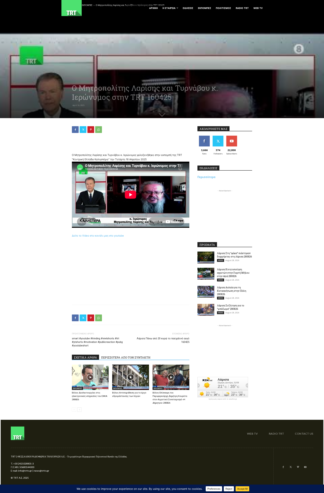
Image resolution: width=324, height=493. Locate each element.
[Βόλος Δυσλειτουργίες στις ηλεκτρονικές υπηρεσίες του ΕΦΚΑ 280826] (90, 377)
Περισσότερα (206, 177)
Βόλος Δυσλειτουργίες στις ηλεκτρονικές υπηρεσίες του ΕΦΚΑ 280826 (89, 396)
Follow (218, 137)
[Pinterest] (90, 129)
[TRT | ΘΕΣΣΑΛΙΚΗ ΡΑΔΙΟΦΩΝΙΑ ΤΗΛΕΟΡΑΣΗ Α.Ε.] (92, 8)
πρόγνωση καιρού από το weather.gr (223, 399)
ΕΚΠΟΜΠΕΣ (77, 388)
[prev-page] (74, 409)
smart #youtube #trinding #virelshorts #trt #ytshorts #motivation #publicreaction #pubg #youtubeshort (97, 342)
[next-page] (79, 409)
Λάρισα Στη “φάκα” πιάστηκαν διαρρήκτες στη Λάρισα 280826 (234, 255)
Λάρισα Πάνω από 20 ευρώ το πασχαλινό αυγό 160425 (163, 340)
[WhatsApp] (98, 129)
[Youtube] (305, 467)
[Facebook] (75, 129)
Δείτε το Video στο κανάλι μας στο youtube (98, 235)
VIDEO (220, 260)
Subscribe (231, 137)
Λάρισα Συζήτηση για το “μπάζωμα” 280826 (230, 307)
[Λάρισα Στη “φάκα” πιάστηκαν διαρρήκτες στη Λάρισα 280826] (205, 257)
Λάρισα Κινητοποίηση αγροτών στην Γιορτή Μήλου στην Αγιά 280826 (233, 273)
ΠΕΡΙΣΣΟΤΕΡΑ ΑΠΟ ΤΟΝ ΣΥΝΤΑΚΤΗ (125, 357)
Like (204, 137)
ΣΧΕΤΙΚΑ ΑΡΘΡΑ (85, 357)
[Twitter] (83, 129)
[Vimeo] (298, 467)
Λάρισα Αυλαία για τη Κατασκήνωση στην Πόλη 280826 (231, 291)
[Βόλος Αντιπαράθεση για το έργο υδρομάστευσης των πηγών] (130, 377)
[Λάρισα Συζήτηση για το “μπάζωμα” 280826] (205, 310)
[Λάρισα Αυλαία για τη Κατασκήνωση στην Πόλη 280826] (205, 292)
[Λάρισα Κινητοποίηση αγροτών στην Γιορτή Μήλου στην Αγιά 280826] (205, 274)
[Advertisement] (130, 144)
